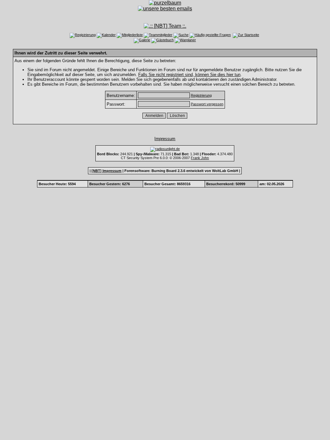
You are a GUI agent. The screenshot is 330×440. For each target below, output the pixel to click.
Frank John (200, 158)
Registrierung (201, 95)
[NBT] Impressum (106, 171)
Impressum (164, 138)
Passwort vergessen (207, 104)
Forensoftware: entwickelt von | (182, 171)
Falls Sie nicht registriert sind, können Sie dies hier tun (189, 74)
